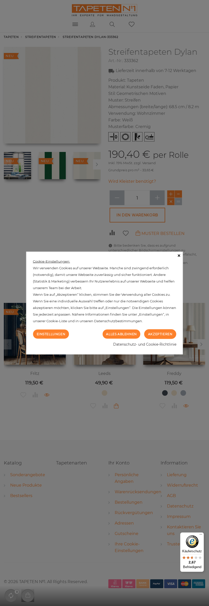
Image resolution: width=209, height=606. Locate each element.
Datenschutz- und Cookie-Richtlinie (144, 344)
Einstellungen (51, 334)
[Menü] (201, 535)
